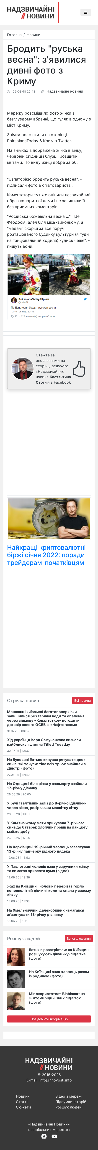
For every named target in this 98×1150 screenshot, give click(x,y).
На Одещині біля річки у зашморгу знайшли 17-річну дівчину (47, 785)
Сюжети (23, 1107)
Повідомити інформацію (49, 1019)
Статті (22, 1101)
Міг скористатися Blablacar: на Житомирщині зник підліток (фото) (57, 998)
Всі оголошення (79, 938)
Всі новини (82, 700)
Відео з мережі (68, 1096)
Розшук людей (68, 1107)
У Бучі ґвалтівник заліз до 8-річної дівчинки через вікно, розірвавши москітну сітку (47, 805)
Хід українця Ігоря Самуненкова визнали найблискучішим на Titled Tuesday (44, 742)
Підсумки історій (70, 1101)
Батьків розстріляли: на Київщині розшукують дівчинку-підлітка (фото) (59, 954)
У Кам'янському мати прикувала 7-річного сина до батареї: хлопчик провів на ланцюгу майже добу (47, 827)
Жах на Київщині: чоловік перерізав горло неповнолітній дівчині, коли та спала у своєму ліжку (49, 890)
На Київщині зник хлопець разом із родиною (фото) (59, 973)
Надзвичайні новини (64, 91)
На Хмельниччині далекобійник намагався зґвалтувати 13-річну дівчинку (45, 912)
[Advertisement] (49, 443)
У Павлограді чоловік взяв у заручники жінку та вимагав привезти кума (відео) (48, 868)
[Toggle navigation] (85, 12)
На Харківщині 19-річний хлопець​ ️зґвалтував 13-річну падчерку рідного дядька (48, 849)
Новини (33, 34)
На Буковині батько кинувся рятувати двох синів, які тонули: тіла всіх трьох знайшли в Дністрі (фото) (46, 763)
